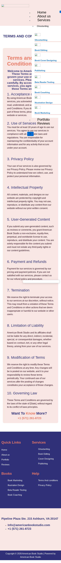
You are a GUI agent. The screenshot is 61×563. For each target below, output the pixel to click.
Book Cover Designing (46, 60)
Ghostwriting (43, 26)
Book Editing (41, 50)
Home (4, 450)
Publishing (40, 70)
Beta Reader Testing (44, 82)
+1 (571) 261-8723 (29, 418)
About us (5, 455)
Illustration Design (44, 103)
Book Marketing (42, 113)
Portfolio (5, 460)
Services (43, 20)
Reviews (43, 123)
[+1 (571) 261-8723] (13, 418)
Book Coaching (42, 92)
